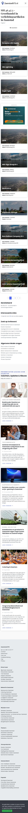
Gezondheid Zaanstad (7, 677)
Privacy (3, 661)
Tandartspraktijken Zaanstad (9, 696)
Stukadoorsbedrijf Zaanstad (8, 699)
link (10, 316)
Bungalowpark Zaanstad (8, 721)
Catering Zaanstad (6, 692)
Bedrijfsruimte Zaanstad (7, 786)
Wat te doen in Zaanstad (8, 346)
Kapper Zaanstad (6, 676)
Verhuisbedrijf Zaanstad (7, 701)
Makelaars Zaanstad (6, 738)
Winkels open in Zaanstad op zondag (11, 353)
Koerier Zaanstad (6, 327)
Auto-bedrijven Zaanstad (8, 764)
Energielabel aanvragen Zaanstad (10, 335)
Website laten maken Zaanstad (10, 753)
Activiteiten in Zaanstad (7, 348)
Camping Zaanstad (6, 716)
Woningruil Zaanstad (6, 780)
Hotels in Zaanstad (6, 357)
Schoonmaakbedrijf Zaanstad (9, 736)
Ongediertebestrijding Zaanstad (10, 788)
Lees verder (6, 420)
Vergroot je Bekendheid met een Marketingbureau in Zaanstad (12, 608)
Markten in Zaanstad (6, 355)
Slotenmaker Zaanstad (7, 771)
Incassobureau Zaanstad (8, 784)
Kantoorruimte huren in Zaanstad (10, 325)
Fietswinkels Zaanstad (7, 672)
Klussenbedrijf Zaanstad (7, 731)
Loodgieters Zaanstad (7, 698)
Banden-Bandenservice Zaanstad (10, 767)
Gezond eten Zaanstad (7, 681)
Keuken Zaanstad (6, 747)
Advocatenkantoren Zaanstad (9, 769)
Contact (3, 652)
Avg (2, 659)
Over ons (3, 655)
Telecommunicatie (8, 442)
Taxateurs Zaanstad (6, 734)
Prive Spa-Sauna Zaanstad (8, 782)
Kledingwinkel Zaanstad (7, 751)
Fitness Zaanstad (5, 359)
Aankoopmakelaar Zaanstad (9, 337)
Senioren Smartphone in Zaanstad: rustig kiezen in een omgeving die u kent (13, 447)
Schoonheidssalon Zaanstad (9, 694)
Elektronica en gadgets (10, 485)
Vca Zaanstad (5, 749)
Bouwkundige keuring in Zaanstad (10, 333)
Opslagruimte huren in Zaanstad (10, 329)
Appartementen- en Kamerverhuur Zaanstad (14, 714)
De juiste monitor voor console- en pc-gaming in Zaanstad (13, 488)
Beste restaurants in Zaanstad (9, 351)
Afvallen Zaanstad (6, 679)
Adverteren (4, 653)
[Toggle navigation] (25, 3)
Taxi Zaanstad (5, 674)
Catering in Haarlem (9, 567)
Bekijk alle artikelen (5, 378)
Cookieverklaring (5, 657)
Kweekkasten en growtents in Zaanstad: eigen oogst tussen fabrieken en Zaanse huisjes (13, 531)
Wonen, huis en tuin (9, 527)
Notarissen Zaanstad (6, 732)
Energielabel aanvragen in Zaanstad (11, 331)
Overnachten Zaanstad (7, 718)
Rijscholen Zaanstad (6, 670)
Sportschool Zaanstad (7, 755)
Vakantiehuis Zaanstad (7, 720)
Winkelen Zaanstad (6, 710)
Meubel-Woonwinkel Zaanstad (9, 712)
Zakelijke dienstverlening (11, 399)
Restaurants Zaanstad (7, 690)
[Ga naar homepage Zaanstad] (9, 3)
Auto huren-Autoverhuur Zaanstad (10, 766)
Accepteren (7, 810)
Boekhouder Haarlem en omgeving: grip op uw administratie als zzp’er (11, 404)
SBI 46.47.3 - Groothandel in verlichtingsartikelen (9, 306)
